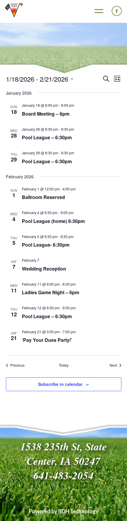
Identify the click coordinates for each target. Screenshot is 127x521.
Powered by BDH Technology (64, 511)
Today (64, 365)
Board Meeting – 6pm (45, 113)
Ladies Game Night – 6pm (50, 292)
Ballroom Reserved (43, 197)
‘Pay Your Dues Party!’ (47, 339)
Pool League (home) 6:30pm (53, 221)
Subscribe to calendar (60, 384)
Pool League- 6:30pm (45, 244)
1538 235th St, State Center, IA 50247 (63, 453)
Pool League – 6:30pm (47, 137)
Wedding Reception (44, 268)
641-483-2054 (63, 475)
